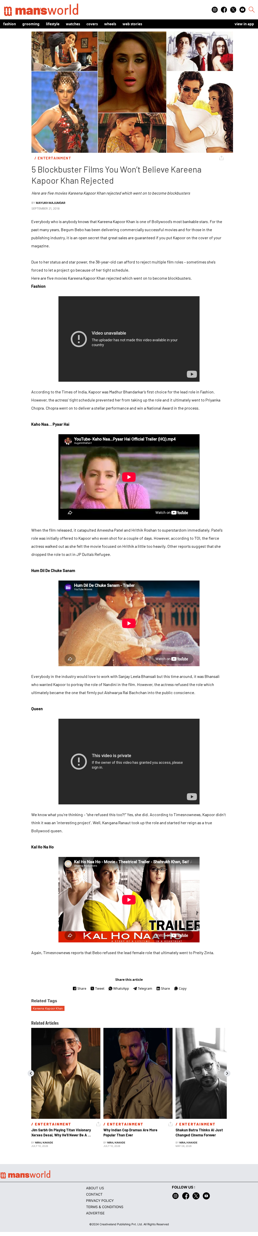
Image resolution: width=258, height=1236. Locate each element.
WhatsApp (121, 988)
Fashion (9, 24)
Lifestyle (52, 24)
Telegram (145, 988)
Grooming (31, 24)
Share (81, 988)
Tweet (99, 988)
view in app (244, 24)
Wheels (110, 24)
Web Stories (132, 24)
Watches (73, 24)
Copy (182, 988)
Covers (92, 24)
